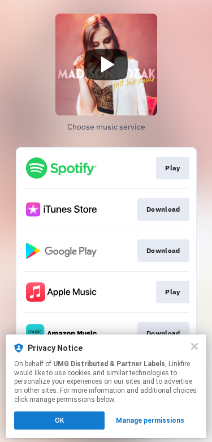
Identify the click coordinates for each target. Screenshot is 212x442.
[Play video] (106, 64)
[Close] (194, 346)
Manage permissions (150, 420)
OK (59, 420)
